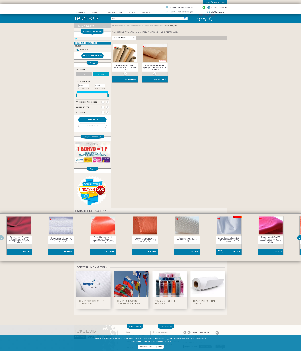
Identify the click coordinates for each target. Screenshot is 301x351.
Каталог (95, 12)
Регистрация (219, 2)
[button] (300, 237)
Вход (208, 2)
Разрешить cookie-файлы (150, 347)
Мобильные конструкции (86, 43)
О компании (79, 12)
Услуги (132, 12)
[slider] (76, 95)
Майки (78, 46)
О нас (128, 332)
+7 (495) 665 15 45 (219, 7)
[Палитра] (200, 19)
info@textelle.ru (217, 12)
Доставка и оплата (114, 12)
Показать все (91, 56)
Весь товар (101, 74)
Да (84, 74)
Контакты (146, 12)
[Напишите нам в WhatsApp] (203, 7)
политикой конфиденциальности (157, 341)
